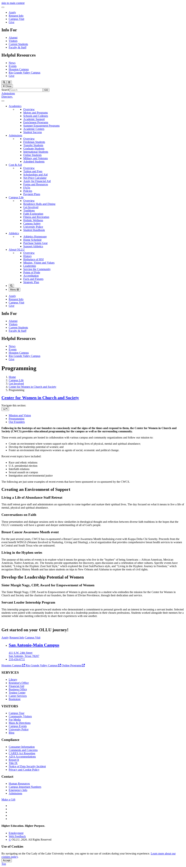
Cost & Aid (15, 164)
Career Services (18, 695)
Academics (15, 106)
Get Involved (30, 207)
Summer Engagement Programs (41, 125)
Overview (29, 109)
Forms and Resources (35, 184)
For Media (15, 719)
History (27, 256)
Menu (13, 289)
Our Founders (17, 421)
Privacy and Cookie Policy (24, 769)
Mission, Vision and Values (38, 262)
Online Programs (71, 665)
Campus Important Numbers (25, 786)
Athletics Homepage (35, 236)
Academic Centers (33, 128)
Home (12, 377)
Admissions (8, 93)
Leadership (29, 265)
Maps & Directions (20, 722)
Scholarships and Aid (35, 174)
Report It (14, 759)
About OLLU (17, 249)
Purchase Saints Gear (35, 243)
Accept (6, 860)
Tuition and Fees (32, 171)
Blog (11, 732)
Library (13, 679)
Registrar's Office (19, 682)
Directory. (7, 96)
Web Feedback (17, 836)
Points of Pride (31, 272)
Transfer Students (33, 145)
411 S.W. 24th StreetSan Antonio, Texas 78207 (24, 654)
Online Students (32, 155)
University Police (33, 226)
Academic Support (34, 119)
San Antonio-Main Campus (34, 645)
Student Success (32, 132)
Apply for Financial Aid (37, 181)
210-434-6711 (17, 659)
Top (3, 863)
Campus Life (16, 197)
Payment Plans (31, 194)
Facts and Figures (33, 278)
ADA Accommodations (22, 756)
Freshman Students (34, 142)
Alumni (13, 37)
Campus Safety (32, 223)
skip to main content (13, 3)
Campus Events (18, 726)
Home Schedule (32, 239)
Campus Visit (16, 18)
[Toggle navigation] (5, 409)
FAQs (26, 187)
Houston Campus (19, 69)
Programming (16, 418)
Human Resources (19, 783)
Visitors (13, 40)
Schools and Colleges (35, 115)
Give (11, 22)
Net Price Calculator (34, 177)
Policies (27, 190)
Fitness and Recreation (36, 217)
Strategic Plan (31, 282)
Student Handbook (34, 230)
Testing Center (17, 692)
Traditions (29, 210)
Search (5, 89)
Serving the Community (37, 269)
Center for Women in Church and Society (32, 386)
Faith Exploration (33, 213)
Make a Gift (8, 799)
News (12, 62)
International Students (35, 151)
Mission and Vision (20, 415)
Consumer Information (22, 746)
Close (8, 86)
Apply (12, 12)
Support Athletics (33, 246)
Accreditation (31, 275)
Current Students (18, 44)
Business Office (18, 689)
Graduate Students (33, 148)
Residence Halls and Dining (39, 203)
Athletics (14, 233)
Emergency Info (18, 790)
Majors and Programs (35, 112)
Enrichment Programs (35, 122)
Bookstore (15, 699)
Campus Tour (16, 713)
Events (13, 66)
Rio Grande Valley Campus (24, 72)
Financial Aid (16, 686)
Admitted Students (34, 161)
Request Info (16, 15)
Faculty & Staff (17, 47)
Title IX (13, 763)
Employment (16, 833)
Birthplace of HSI (33, 259)
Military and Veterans (35, 158)
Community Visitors (20, 716)
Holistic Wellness (33, 220)
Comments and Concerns (23, 750)
